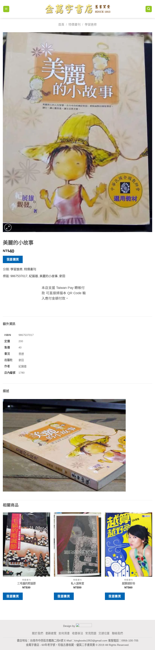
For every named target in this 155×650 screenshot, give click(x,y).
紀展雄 (33, 276)
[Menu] (6, 9)
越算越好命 (128, 583)
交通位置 (104, 633)
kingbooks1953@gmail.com (90, 640)
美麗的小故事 (49, 276)
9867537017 (18, 276)
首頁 (61, 24)
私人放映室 (77, 583)
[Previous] (3, 559)
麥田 (62, 276)
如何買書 (64, 633)
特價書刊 (74, 24)
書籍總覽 (51, 633)
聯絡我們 (117, 633)
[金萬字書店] (77, 9)
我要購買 (13, 259)
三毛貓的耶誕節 (26, 583)
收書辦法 (77, 633)
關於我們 (37, 633)
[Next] (152, 559)
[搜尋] (149, 9)
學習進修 (91, 24)
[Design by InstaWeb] (84, 625)
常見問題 (90, 633)
